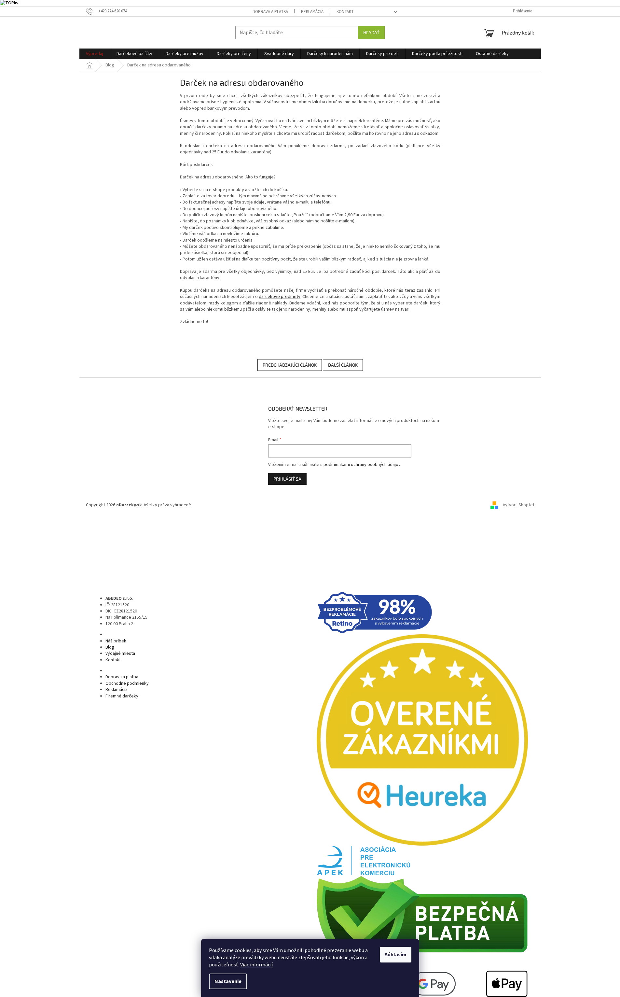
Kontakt (345, 12)
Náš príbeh (115, 641)
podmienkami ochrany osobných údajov (362, 464)
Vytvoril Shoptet (518, 505)
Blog (109, 647)
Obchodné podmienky (127, 683)
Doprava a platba (270, 12)
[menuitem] (94, 54)
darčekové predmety (279, 296)
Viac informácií (256, 964)
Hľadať (371, 32)
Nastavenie (227, 981)
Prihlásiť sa (287, 479)
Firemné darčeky (121, 696)
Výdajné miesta (120, 653)
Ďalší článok (343, 365)
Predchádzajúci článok (290, 365)
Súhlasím (395, 954)
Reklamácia (312, 12)
